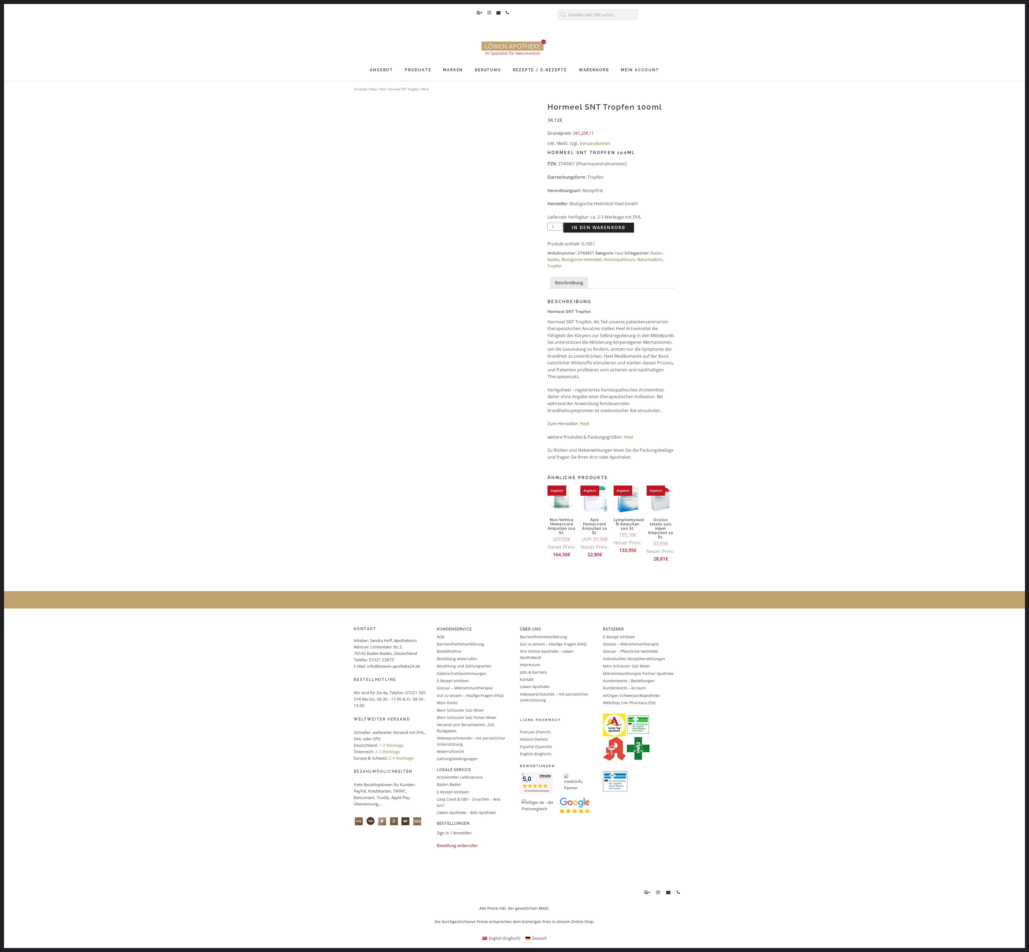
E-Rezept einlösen (453, 680)
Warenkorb (594, 70)
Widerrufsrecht (450, 751)
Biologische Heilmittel (581, 259)
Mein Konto (447, 702)
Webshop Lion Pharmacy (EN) (629, 702)
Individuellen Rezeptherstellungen (634, 658)
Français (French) (535, 731)
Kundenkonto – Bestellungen (629, 680)
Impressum (530, 664)
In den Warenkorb (598, 227)
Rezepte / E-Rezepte (540, 70)
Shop (373, 89)
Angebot (381, 70)
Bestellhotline (449, 651)
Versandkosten (595, 143)
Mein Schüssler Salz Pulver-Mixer (467, 717)
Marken (453, 70)
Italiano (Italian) (534, 739)
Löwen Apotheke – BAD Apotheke (466, 812)
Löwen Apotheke (534, 686)
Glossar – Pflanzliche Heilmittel (630, 651)
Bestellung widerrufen (457, 658)
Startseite (360, 89)
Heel (383, 89)
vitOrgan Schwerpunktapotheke (631, 695)
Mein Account (640, 70)
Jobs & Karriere (533, 672)
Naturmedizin (649, 259)
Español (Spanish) (536, 746)
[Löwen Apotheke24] (514, 55)
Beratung (488, 70)
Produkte (418, 70)
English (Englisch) (535, 753)
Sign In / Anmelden (454, 832)
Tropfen (554, 265)
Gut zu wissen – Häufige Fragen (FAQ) (470, 695)
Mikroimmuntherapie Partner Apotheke (638, 673)
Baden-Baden (449, 784)
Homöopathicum (619, 259)
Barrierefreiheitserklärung (460, 644)
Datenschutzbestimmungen (462, 673)
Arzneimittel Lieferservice (460, 777)
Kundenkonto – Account (624, 687)
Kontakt (527, 679)
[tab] (569, 283)
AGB (440, 636)
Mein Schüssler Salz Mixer (460, 710)
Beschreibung (569, 283)
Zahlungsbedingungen (457, 758)
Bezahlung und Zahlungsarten (464, 666)
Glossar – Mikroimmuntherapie (465, 687)
